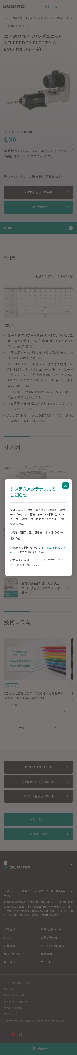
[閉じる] (65, 485)
